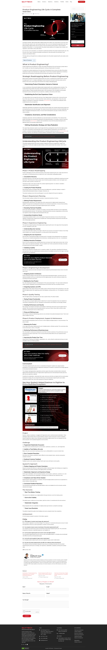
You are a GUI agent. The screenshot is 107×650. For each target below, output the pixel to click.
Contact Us (80, 641)
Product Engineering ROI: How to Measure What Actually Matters (45, 573)
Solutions (56, 1)
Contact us (81, 1)
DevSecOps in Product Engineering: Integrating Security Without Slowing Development (30, 574)
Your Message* (26, 599)
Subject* (48, 593)
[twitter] (23, 644)
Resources (76, 640)
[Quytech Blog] (27, 2)
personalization (47, 100)
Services (44, 1)
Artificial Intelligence (77, 631)
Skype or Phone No (26, 593)
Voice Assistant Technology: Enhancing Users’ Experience (43, 136)
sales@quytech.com (44, 640)
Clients (67, 1)
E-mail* (47, 586)
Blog (71, 1)
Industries (50, 1)
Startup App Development (79, 634)
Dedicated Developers (78, 636)
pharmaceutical (34, 120)
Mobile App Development (78, 630)
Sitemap (75, 641)
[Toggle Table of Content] (33, 60)
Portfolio (62, 1)
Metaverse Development (78, 637)
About (39, 1)
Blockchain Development (78, 633)
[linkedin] (25, 644)
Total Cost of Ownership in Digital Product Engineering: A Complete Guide (61, 574)
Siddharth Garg (36, 13)
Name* (24, 586)
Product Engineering (27, 6)
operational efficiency (63, 131)
